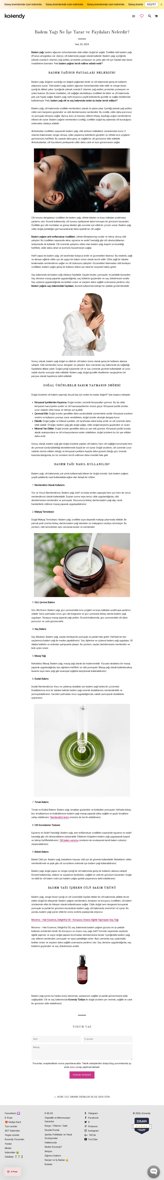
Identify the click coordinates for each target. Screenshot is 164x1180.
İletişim (48, 1151)
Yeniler (8, 1143)
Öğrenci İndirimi (53, 1155)
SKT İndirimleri (12, 1130)
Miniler (8, 1148)
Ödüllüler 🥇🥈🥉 (14, 1156)
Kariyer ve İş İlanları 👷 (57, 1160)
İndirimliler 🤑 (12, 1152)
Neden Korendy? (53, 1146)
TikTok (92, 1135)
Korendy (146, 1113)
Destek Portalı (52, 1130)
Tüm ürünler (11, 1126)
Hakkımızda (51, 1142)
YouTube (93, 1139)
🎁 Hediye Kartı (13, 1122)
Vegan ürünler (12, 1135)
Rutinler (49, 1164)
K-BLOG (49, 1113)
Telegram (92, 1113)
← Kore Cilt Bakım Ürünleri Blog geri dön (82, 1097)
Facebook (92, 1117)
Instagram (93, 1130)
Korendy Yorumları (14, 1139)
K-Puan (8, 1117)
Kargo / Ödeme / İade (56, 1125)
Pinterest (92, 1126)
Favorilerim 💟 (12, 1113)
